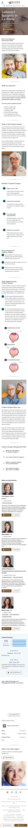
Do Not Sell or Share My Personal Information (14, 820)
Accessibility (18, 814)
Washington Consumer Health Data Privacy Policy (13, 819)
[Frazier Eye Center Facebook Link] (11, 792)
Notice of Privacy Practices (9, 817)
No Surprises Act (20, 815)
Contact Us (12, 814)
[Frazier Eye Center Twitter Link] (20, 792)
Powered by (11, 810)
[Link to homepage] (14, 2)
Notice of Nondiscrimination (9, 815)
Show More (4, 668)
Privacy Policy (20, 817)
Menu (2, 3)
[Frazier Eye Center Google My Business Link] (7, 792)
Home (7, 814)
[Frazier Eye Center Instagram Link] (16, 792)
